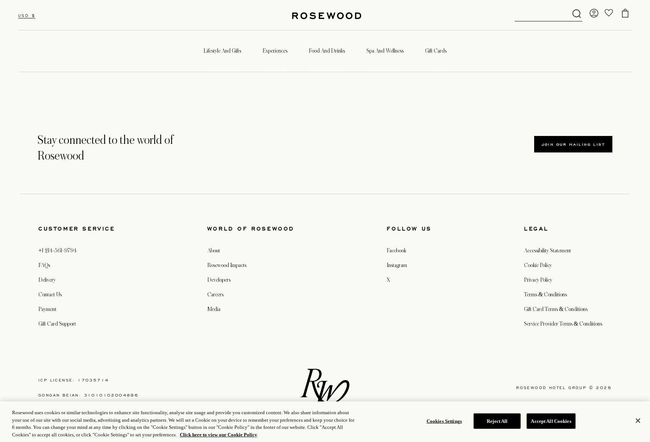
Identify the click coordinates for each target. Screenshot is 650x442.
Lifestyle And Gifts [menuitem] (222, 51)
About (213, 250)
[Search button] (576, 13)
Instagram (397, 265)
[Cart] (625, 13)
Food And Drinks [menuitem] (327, 51)
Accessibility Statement (547, 250)
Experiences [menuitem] (275, 51)
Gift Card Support (57, 324)
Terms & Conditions (545, 294)
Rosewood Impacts (226, 265)
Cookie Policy (538, 265)
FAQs (44, 265)
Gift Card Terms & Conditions (556, 309)
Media (213, 309)
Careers (215, 294)
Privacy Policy (538, 280)
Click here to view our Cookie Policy (218, 434)
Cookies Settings (444, 421)
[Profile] (594, 13)
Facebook (396, 250)
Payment (47, 309)
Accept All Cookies (551, 421)
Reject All (497, 421)
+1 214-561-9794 (57, 250)
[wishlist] (609, 13)
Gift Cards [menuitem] (435, 51)
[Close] (638, 420)
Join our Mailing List (573, 144)
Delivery (47, 280)
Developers (219, 280)
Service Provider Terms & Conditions (563, 324)
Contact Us (50, 294)
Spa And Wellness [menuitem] (385, 51)
